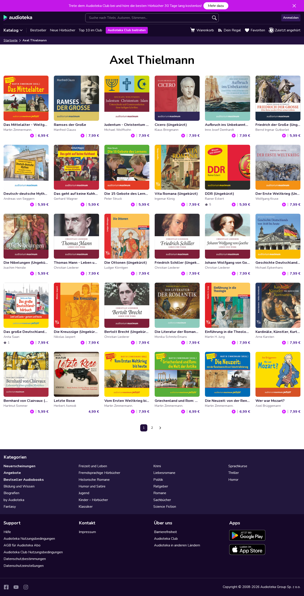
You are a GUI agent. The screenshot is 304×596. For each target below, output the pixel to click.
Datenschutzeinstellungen (24, 566)
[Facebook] (6, 587)
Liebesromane (164, 472)
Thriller (233, 472)
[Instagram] (25, 587)
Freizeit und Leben (93, 466)
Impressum (87, 532)
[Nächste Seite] (160, 427)
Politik (158, 479)
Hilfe (7, 532)
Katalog (11, 30)
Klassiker (86, 506)
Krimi (157, 466)
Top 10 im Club (90, 30)
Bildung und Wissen (19, 486)
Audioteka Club (166, 538)
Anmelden (291, 18)
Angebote (12, 472)
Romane (159, 493)
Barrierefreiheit (165, 532)
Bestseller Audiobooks (24, 479)
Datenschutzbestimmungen (25, 558)
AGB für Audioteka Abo (22, 545)
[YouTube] (16, 587)
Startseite (11, 40)
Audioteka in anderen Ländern (177, 545)
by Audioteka (14, 499)
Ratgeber (160, 486)
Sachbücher (162, 499)
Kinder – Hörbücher (93, 499)
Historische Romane (94, 479)
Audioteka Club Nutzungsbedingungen (33, 552)
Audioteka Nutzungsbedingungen (29, 538)
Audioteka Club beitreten (127, 30)
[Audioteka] (18, 18)
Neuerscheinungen (19, 466)
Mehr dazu (216, 5)
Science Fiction (164, 506)
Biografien (11, 493)
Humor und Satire (92, 486)
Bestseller (38, 30)
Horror (233, 479)
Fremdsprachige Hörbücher (99, 472)
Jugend (84, 493)
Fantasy (10, 506)
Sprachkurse (237, 466)
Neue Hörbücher (62, 30)
